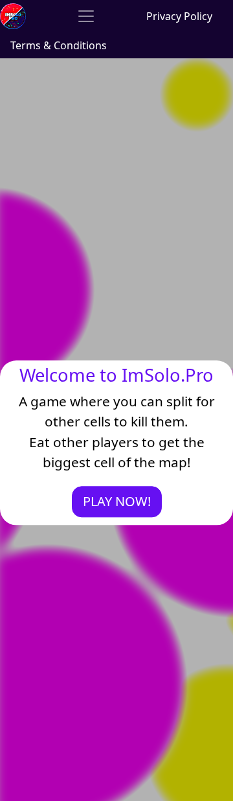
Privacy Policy (179, 16)
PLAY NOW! (117, 501)
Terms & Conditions (58, 45)
